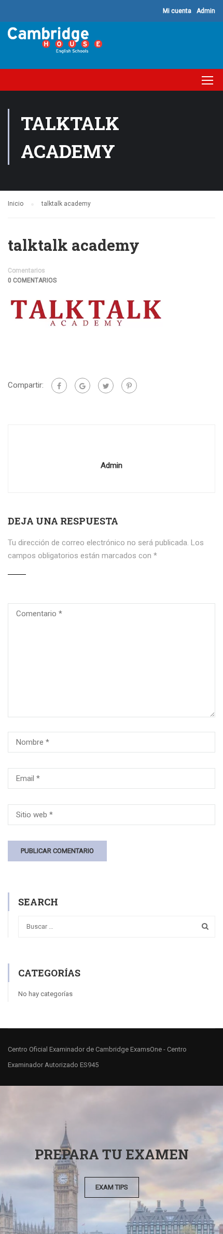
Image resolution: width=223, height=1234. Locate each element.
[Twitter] (106, 385)
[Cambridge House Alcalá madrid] (55, 43)
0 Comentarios (32, 280)
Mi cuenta (177, 11)
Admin (206, 11)
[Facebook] (59, 385)
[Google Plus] (82, 385)
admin (111, 465)
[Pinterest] (129, 385)
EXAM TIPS (111, 1187)
